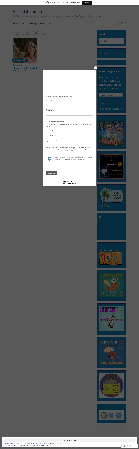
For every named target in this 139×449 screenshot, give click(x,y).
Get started (87, 2)
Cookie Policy (44, 445)
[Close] (95, 67)
